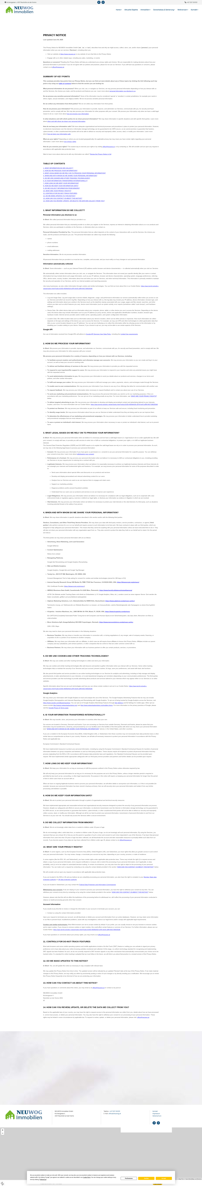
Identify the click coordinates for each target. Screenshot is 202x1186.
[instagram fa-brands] (103, 2)
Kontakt (194, 10)
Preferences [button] (43, 1179)
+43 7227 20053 (114, 1111)
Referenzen (182, 10)
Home (118, 10)
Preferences (129, 1178)
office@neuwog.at (112, 1113)
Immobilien (145, 10)
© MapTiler (180, 1179)
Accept (164, 1178)
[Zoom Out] (2, 1133)
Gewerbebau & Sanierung (163, 10)
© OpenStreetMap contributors (192, 1179)
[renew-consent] (2, 1183)
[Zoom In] (2, 1130)
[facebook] (98, 2)
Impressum (156, 1113)
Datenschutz (157, 1116)
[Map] (101, 1153)
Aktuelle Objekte (131, 10)
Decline (146, 1178)
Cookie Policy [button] (86, 1177)
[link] (117, 10)
